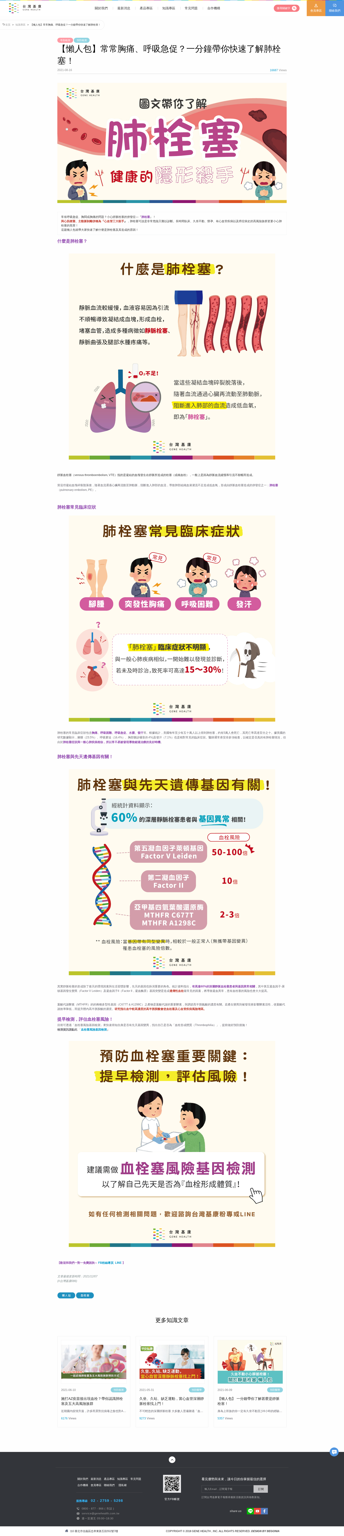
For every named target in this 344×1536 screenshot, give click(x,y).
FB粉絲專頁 (106, 1262)
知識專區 (168, 8)
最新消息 (123, 8)
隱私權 (123, 1485)
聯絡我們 (334, 10)
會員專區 (316, 10)
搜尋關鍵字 (284, 8)
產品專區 (146, 8)
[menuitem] (101, 8)
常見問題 (191, 8)
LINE (118, 1262)
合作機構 (213, 8)
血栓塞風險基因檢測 (94, 1029)
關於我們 (101, 8)
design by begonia (265, 1531)
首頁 (7, 24)
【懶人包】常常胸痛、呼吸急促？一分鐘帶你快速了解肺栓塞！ (65, 24)
